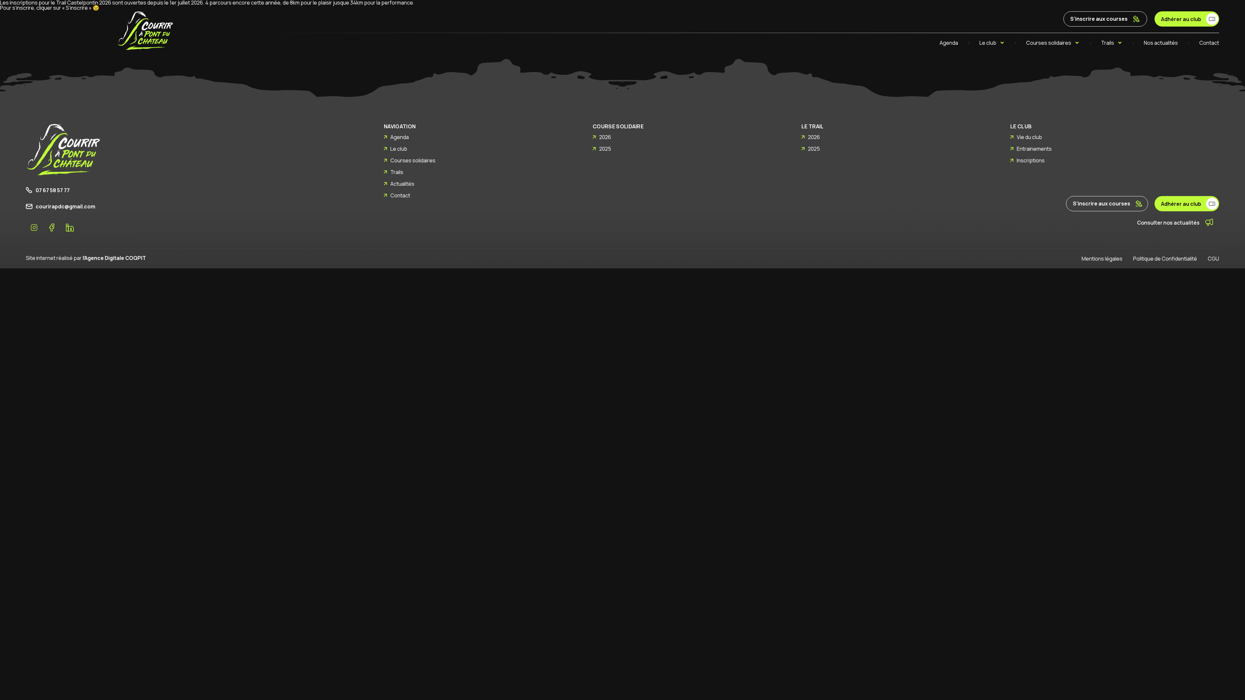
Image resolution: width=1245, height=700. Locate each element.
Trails (1107, 43)
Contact (1209, 43)
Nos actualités (1161, 43)
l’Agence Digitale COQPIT (114, 258)
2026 (605, 137)
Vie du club (1029, 137)
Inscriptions (1031, 160)
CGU (1213, 258)
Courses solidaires (1048, 43)
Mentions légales (1102, 258)
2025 (605, 149)
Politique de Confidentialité (1165, 258)
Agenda (949, 43)
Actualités (402, 184)
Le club (987, 43)
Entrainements (1034, 149)
